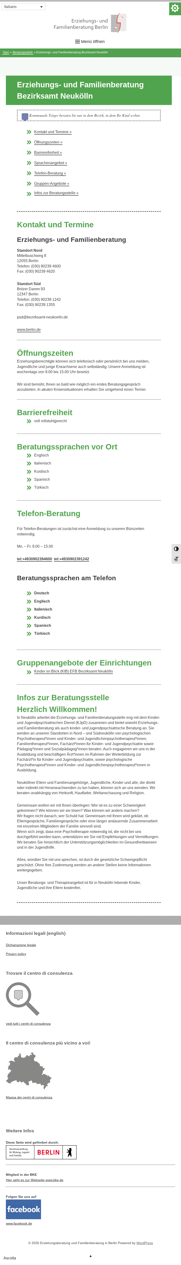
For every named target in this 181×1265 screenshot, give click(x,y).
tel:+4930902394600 (34, 559)
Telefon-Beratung (50, 173)
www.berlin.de (29, 330)
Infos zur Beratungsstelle (56, 193)
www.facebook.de (19, 1223)
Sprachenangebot (50, 163)
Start (6, 52)
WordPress (144, 1243)
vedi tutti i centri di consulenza (28, 1023)
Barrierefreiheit (48, 153)
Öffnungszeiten (48, 142)
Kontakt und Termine (53, 132)
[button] (23, 6)
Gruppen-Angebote (51, 184)
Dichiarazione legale (21, 945)
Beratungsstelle (23, 52)
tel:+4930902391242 (71, 559)
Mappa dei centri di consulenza (29, 1097)
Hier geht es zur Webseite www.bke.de (34, 1180)
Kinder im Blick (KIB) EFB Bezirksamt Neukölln (73, 671)
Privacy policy (16, 954)
